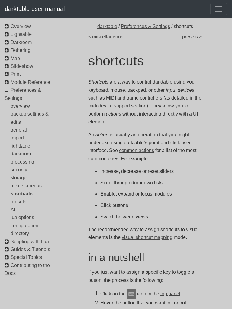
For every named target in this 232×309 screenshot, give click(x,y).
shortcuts (22, 193)
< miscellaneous (105, 36)
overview (20, 106)
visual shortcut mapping (147, 237)
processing (22, 161)
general (19, 129)
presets (18, 201)
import (17, 137)
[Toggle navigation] (218, 9)
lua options (22, 217)
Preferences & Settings (145, 26)
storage (19, 177)
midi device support (109, 105)
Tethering (21, 50)
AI (13, 209)
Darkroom (21, 42)
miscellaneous (26, 185)
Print (16, 74)
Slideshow (22, 66)
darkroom (21, 153)
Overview (21, 26)
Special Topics (26, 257)
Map (15, 58)
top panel (170, 293)
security (19, 169)
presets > (192, 36)
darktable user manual (35, 8)
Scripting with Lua (30, 241)
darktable (107, 26)
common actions (136, 150)
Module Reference (30, 82)
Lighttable (21, 34)
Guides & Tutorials (30, 249)
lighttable (20, 145)
